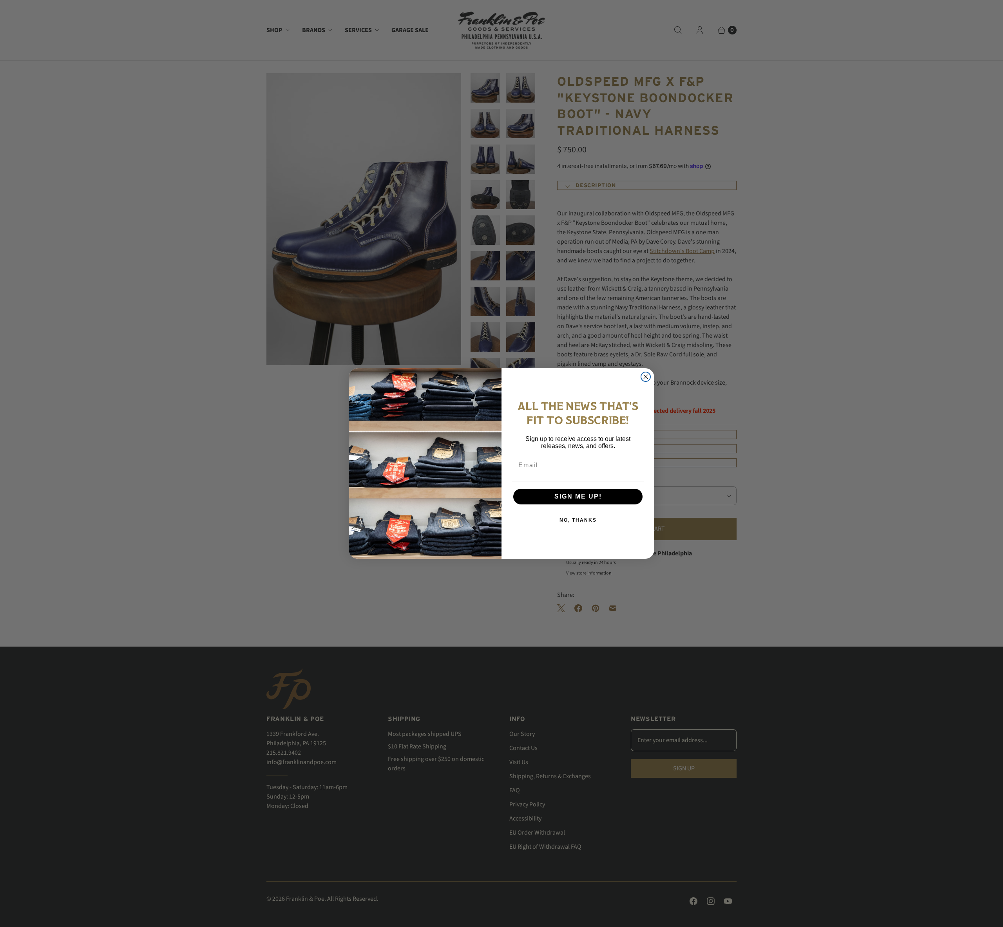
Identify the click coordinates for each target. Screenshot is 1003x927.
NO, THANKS (578, 520)
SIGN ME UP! (578, 496)
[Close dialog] (645, 376)
